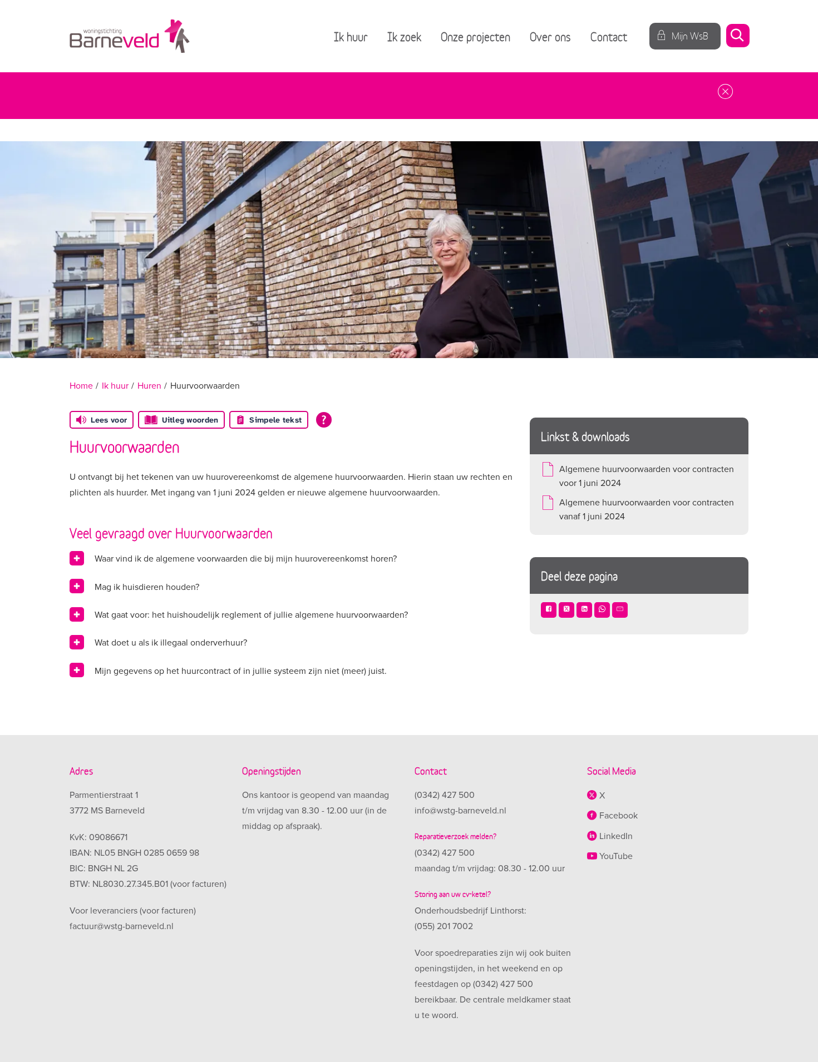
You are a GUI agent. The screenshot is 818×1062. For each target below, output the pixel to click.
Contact (608, 36)
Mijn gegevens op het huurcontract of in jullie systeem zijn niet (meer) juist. (241, 671)
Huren (149, 385)
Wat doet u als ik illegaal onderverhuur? (171, 642)
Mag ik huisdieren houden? (147, 587)
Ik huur (351, 36)
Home (81, 385)
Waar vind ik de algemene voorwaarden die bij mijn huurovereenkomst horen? (246, 558)
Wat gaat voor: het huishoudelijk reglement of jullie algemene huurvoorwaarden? (251, 615)
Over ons (550, 36)
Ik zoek (404, 36)
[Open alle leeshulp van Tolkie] (324, 420)
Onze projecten (475, 36)
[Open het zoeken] (737, 36)
